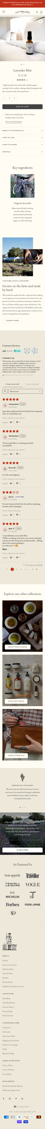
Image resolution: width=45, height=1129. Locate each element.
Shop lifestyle (16, 755)
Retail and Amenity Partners (12, 1086)
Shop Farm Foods (17, 647)
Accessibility (7, 1074)
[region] (22, 788)
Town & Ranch (8, 1007)
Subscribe (22, 850)
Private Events (7, 982)
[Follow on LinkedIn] (22, 1099)
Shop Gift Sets (16, 701)
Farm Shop (6, 998)
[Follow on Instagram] (10, 1099)
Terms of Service (8, 1069)
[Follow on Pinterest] (16, 1099)
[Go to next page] (37, 569)
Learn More (12, 320)
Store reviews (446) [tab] (32, 384)
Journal (5, 960)
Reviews (5, 978)
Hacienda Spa (7, 1011)
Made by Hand (7, 969)
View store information (13, 121)
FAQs (4, 1049)
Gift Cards (6, 1032)
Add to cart (22, 106)
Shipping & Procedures (10, 1040)
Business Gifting (8, 1053)
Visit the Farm (7, 973)
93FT (34, 1112)
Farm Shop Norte (8, 1002)
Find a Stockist (7, 1015)
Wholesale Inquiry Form (11, 1090)
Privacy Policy (7, 1065)
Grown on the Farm (9, 965)
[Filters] (4, 391)
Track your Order (8, 1036)
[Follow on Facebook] (3, 1099)
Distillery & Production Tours (13, 986)
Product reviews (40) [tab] (12, 384)
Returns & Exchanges (10, 1045)
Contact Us (6, 1027)
